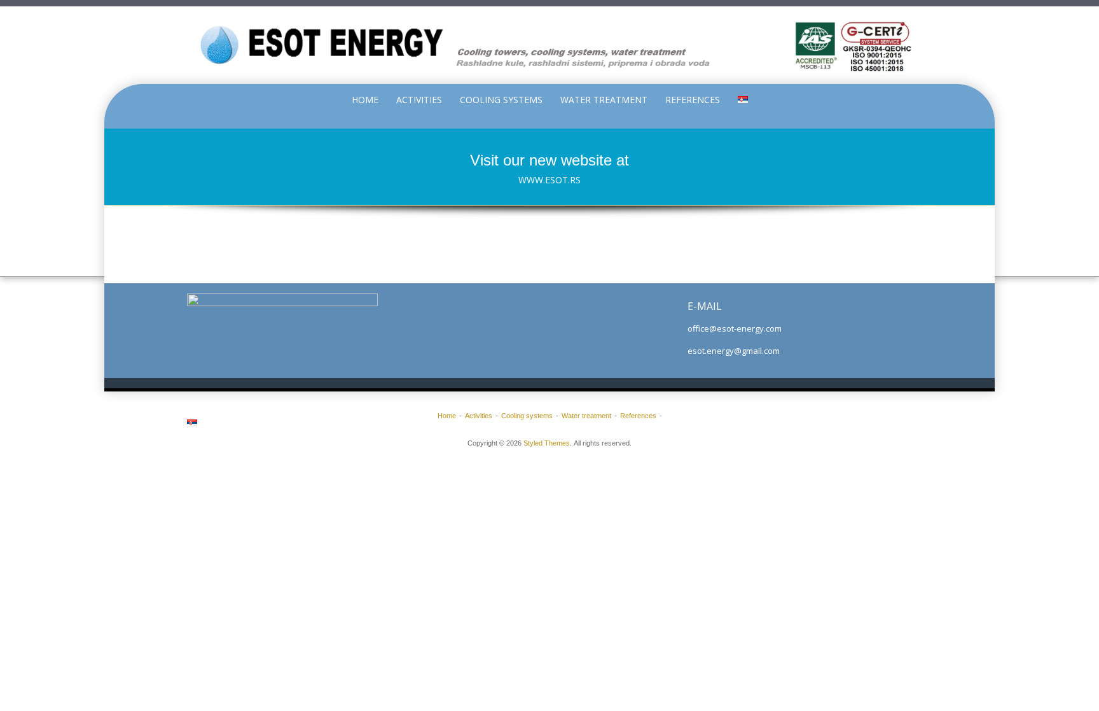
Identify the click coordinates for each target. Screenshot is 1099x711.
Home (365, 100)
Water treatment (603, 100)
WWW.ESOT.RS (549, 180)
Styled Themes (546, 443)
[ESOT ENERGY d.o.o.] (549, 45)
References (692, 100)
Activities (419, 100)
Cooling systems (501, 100)
